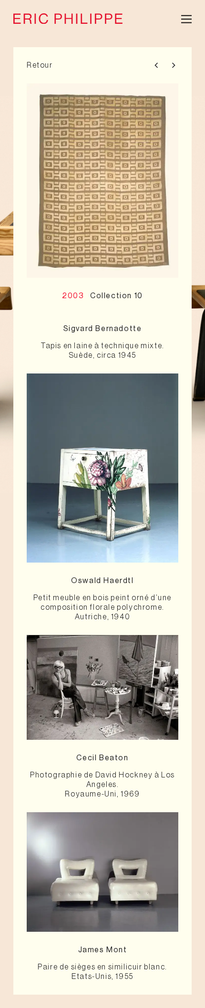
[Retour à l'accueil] (68, 18)
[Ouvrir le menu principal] (186, 18)
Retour (40, 65)
